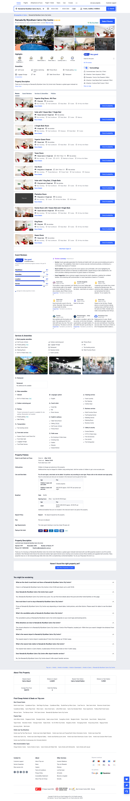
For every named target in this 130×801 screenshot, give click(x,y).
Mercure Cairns (18, 712)
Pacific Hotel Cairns (19, 705)
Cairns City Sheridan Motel (74, 709)
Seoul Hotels (92, 719)
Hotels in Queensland (75, 667)
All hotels (59, 773)
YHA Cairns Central (39, 712)
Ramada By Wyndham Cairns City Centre (34, 20)
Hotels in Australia (63, 667)
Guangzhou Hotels (64, 719)
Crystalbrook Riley (55, 705)
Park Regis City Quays (42, 705)
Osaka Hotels (46, 722)
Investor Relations (62, 761)
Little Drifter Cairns (61, 709)
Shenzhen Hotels (27, 722)
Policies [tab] (53, 93)
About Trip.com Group (41, 779)
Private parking (21, 344)
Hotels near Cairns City (20, 736)
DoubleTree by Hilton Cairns (68, 705)
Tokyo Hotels (84, 719)
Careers (37, 767)
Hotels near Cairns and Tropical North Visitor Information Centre (69, 733)
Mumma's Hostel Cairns (103, 705)
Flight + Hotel (49, 3)
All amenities (18, 77)
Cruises (70, 3)
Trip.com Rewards (62, 764)
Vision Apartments (88, 709)
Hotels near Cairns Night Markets (42, 733)
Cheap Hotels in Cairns (20, 747)
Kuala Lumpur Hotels (52, 719)
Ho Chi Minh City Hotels (58, 722)
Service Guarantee (19, 764)
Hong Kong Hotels (93, 722)
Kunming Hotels (18, 726)
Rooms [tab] (17, 93)
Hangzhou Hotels (71, 722)
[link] (95, 2)
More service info (18, 767)
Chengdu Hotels (37, 722)
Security (59, 779)
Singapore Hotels (30, 719)
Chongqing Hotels (82, 722)
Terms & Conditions (40, 770)
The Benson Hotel (28, 712)
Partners (59, 767)
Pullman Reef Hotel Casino (101, 709)
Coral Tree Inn (81, 705)
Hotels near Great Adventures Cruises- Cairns (79, 736)
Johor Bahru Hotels (19, 719)
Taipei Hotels (17, 722)
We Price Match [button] (94, 22)
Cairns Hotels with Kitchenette (66, 747)
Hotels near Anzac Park (94, 733)
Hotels (19, 3)
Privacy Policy (39, 773)
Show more (18, 86)
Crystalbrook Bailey (19, 709)
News (36, 764)
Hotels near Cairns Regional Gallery (36, 736)
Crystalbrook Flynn (30, 705)
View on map (87, 86)
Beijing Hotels (102, 719)
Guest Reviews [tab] (27, 93)
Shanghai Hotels (40, 719)
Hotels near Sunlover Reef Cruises (102, 736)
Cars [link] (64, 3)
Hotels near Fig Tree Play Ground (23, 733)
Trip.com (48, 667)
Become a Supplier (62, 776)
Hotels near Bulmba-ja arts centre (57, 736)
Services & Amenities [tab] (41, 93)
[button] (77, 3)
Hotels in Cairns (87, 667)
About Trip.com (39, 761)
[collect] (126, 779)
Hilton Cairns (40, 709)
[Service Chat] (126, 791)
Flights (26, 3)
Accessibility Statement (41, 776)
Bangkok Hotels (75, 719)
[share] (126, 785)
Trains (58, 3)
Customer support (18, 761)
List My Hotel (60, 770)
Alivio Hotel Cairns (50, 709)
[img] (34, 37)
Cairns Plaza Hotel (30, 709)
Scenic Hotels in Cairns (33, 747)
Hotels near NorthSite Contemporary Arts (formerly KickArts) (30, 740)
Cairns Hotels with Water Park (49, 747)
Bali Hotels (27, 726)
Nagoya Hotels (104, 722)
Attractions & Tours (36, 3)
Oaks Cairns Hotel (91, 705)
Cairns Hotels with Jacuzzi (83, 747)
